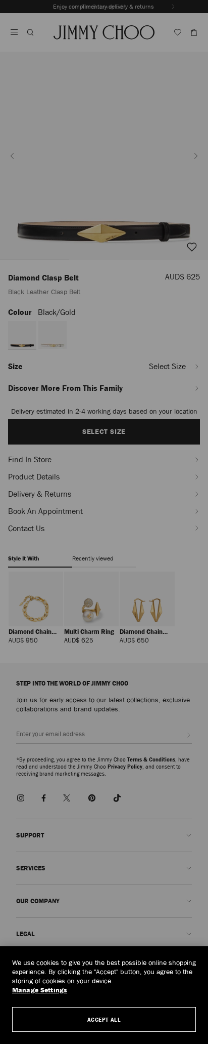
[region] (104, 995)
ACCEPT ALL (104, 1019)
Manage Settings (39, 990)
